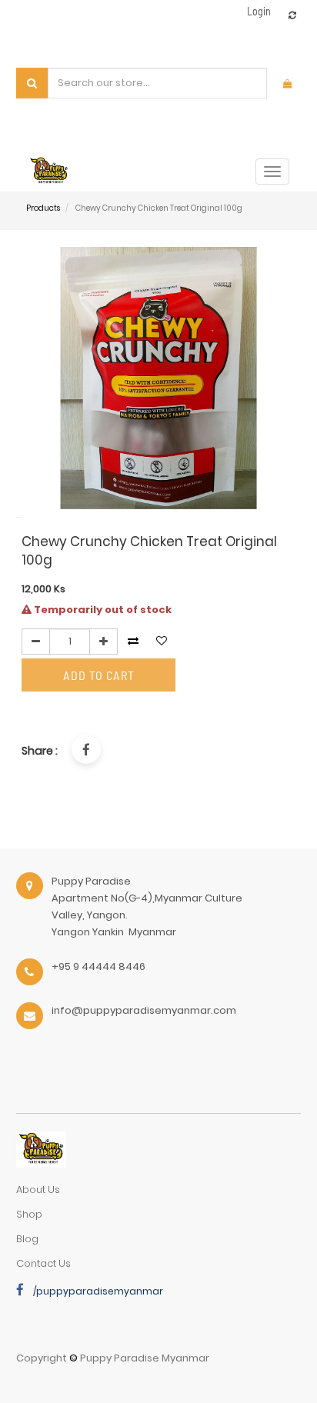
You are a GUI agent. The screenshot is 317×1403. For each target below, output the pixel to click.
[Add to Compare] (292, 15)
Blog (27, 1238)
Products (43, 208)
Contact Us (43, 1263)
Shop (29, 1214)
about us (38, 1189)
